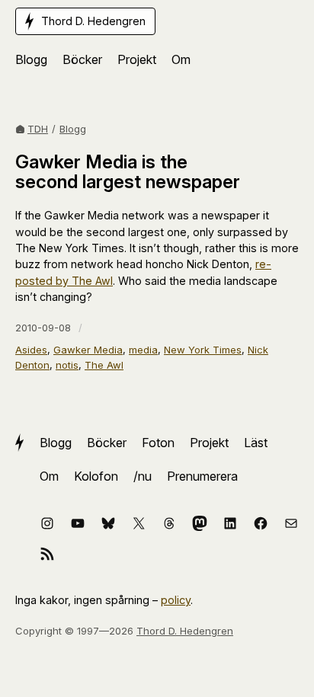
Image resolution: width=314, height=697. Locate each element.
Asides (31, 350)
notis (67, 365)
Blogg (72, 129)
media (143, 350)
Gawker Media (88, 350)
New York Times (203, 350)
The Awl (104, 365)
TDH (37, 129)
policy (176, 599)
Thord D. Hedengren (184, 631)
